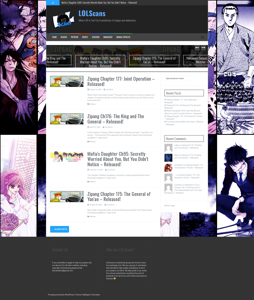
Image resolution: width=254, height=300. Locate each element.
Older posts (59, 229)
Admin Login (169, 206)
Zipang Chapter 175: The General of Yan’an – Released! (85, 2)
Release (92, 104)
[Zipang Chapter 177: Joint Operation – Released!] (67, 81)
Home (54, 37)
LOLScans (92, 13)
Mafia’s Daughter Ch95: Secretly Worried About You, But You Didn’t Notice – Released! (73, 61)
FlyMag (85, 295)
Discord (95, 37)
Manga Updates (123, 37)
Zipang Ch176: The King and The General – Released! (115, 118)
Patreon (74, 37)
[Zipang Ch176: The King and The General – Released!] (67, 119)
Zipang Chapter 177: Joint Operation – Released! (121, 81)
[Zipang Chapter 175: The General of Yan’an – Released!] (67, 196)
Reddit (85, 37)
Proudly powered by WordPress (61, 295)
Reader (64, 37)
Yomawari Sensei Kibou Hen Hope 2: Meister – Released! (181, 60)
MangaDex (107, 37)
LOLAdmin (109, 89)
